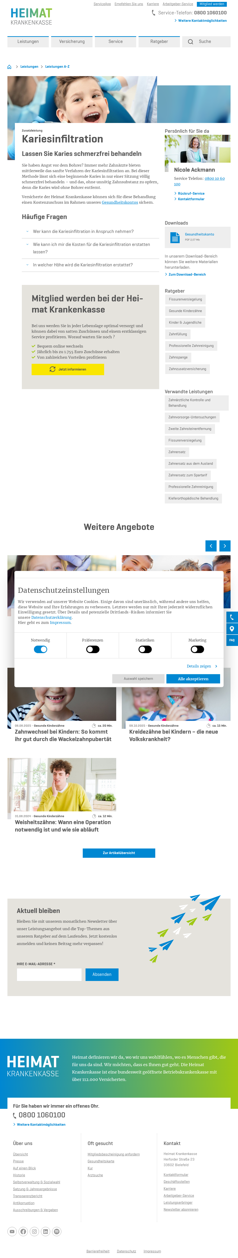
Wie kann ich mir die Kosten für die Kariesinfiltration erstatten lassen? (91, 248)
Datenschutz (126, 1251)
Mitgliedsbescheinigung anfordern (114, 1154)
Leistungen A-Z (57, 67)
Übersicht (20, 1154)
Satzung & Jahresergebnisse (35, 1189)
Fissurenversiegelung (185, 299)
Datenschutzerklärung (51, 617)
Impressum (60, 622)
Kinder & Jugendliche (185, 323)
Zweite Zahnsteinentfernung (190, 429)
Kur (90, 1168)
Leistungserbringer (178, 1203)
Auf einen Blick (24, 1168)
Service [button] (116, 41)
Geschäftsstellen (177, 1182)
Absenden (102, 974)
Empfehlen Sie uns (129, 4)
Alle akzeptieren (193, 678)
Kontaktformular (191, 199)
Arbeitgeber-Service (178, 4)
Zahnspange (178, 357)
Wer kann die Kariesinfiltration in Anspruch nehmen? (83, 231)
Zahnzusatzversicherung (187, 369)
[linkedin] (45, 1231)
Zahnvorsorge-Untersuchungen (192, 417)
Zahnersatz (177, 452)
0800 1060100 (210, 13)
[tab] (232, 617)
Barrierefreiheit (97, 1251)
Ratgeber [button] (159, 41)
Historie (19, 1175)
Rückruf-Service (191, 194)
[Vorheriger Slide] (211, 546)
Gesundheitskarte (101, 1161)
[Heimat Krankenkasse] (29, 16)
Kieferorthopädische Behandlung (193, 498)
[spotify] (56, 1231)
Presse (18, 1161)
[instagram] (34, 1231)
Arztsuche (95, 1175)
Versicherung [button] (72, 41)
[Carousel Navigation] (119, 547)
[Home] (9, 67)
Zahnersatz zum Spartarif (188, 475)
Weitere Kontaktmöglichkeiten (202, 21)
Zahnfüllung (178, 334)
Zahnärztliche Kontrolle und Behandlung (189, 403)
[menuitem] (28, 41)
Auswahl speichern (138, 679)
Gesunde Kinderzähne (185, 311)
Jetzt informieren (72, 369)
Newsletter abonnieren (181, 1210)
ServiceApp (102, 4)
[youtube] (12, 1231)
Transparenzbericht (27, 1196)
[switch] (92, 649)
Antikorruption (23, 1203)
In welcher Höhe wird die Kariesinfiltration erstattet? (83, 265)
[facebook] (23, 1231)
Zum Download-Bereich (187, 275)
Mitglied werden (212, 4)
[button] (206, 41)
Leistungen (29, 67)
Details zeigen (199, 666)
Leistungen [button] (28, 41)
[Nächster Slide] (225, 546)
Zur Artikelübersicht (119, 853)
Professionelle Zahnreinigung (191, 346)
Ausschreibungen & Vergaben (35, 1210)
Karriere (153, 4)
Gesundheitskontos (120, 202)
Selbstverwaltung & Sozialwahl (36, 1182)
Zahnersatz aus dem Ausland (191, 464)
